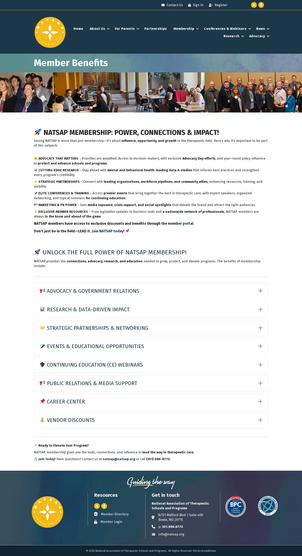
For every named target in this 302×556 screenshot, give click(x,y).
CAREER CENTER (65, 401)
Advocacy (257, 36)
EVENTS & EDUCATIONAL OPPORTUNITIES (94, 346)
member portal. (181, 223)
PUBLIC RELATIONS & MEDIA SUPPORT (91, 383)
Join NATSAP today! (108, 231)
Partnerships (155, 29)
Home (78, 29)
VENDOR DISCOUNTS (70, 420)
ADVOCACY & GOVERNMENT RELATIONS (92, 291)
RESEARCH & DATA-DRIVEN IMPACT (87, 309)
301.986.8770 (172, 527)
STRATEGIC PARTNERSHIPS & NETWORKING (96, 328)
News (260, 29)
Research (231, 36)
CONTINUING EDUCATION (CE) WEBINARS (94, 365)
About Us (97, 29)
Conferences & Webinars (225, 29)
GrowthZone (208, 550)
